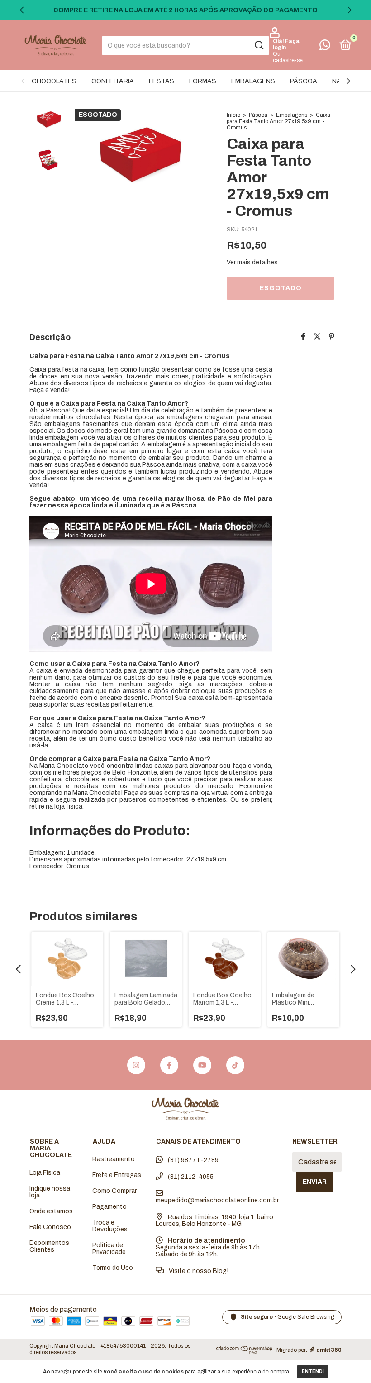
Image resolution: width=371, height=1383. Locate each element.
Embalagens (291, 115)
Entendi (313, 1371)
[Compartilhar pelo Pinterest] (331, 336)
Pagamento (109, 1206)
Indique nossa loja (49, 1192)
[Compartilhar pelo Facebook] (303, 336)
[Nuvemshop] (244, 1351)
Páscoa (258, 115)
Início (233, 115)
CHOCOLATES (54, 81)
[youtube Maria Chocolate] (202, 1065)
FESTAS (161, 81)
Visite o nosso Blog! (197, 1271)
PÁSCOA (303, 81)
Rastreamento (113, 1159)
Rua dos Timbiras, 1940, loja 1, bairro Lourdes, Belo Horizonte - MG (214, 1220)
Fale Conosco (50, 1227)
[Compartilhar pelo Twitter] (317, 336)
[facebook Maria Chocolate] (169, 1065)
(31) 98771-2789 (192, 1160)
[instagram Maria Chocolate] (136, 1065)
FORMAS (202, 81)
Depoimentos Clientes (49, 1246)
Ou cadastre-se (288, 57)
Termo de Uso (112, 1267)
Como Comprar (114, 1190)
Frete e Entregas (116, 1175)
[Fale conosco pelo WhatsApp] (325, 47)
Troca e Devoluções (110, 1226)
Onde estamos (51, 1211)
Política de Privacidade (109, 1248)
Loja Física (44, 1172)
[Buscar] (258, 45)
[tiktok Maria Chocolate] (235, 1065)
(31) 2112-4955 (190, 1176)
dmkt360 (329, 1350)
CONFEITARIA (112, 81)
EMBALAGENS (253, 81)
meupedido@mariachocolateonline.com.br (217, 1200)
